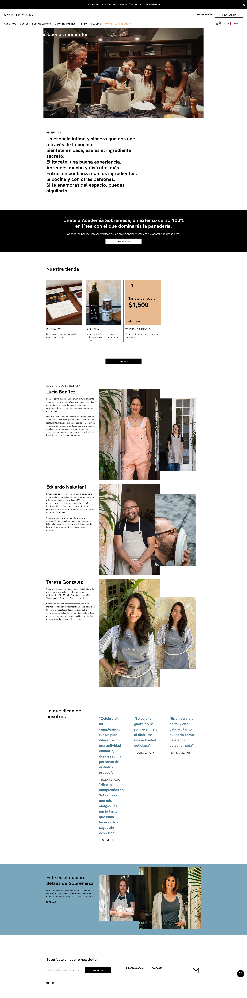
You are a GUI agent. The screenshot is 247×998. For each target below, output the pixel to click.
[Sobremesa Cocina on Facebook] (47, 983)
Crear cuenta (229, 14)
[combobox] (235, 23)
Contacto (157, 968)
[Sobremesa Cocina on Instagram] (52, 983)
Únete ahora (123, 241)
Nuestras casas (134, 968)
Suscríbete (97, 970)
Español (235, 24)
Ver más (123, 361)
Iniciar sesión (204, 14)
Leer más (51, 902)
